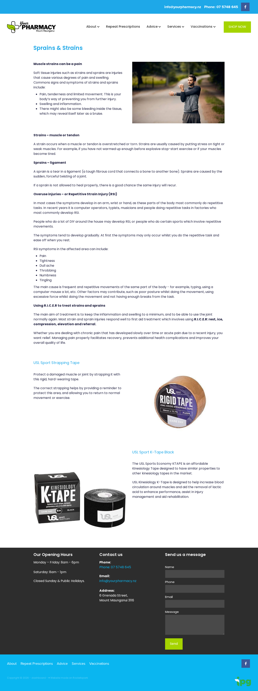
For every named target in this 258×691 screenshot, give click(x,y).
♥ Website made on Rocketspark (68, 678)
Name (169, 567)
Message (172, 612)
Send (174, 644)
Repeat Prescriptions (123, 26)
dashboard (38, 678)
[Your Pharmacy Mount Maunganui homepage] (31, 27)
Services (174, 26)
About (91, 26)
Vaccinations (202, 26)
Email (169, 597)
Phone (170, 582)
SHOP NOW (237, 27)
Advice (152, 26)
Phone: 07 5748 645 (115, 567)
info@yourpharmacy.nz (182, 6)
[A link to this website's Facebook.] (245, 7)
